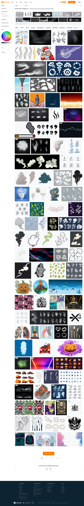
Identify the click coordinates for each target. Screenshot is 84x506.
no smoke (33, 27)
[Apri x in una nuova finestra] (31, 502)
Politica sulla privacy (59, 502)
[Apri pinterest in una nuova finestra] (28, 502)
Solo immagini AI (5, 15)
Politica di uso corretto (66, 502)
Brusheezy (21, 486)
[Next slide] (80, 28)
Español (63, 487)
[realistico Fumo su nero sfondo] (40, 146)
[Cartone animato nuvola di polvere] (55, 423)
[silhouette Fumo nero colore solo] (20, 239)
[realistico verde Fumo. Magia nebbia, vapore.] (22, 363)
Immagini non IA (5, 16)
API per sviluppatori (22, 493)
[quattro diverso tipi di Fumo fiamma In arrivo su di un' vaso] (74, 146)
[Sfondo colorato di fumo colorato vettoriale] (72, 114)
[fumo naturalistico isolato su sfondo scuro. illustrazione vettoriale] (75, 37)
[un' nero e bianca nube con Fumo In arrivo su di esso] (77, 178)
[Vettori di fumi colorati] (25, 53)
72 (57, 458)
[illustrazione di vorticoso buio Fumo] (45, 178)
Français (63, 491)
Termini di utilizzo (53, 502)
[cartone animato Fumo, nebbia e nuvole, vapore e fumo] (71, 194)
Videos (21, 2)
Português (63, 488)
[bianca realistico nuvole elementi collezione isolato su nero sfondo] (39, 114)
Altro (62, 493)
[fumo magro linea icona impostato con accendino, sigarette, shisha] (22, 317)
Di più (31, 2)
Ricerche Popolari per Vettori (37, 491)
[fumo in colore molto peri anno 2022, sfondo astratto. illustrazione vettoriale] (68, 53)
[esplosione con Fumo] (54, 194)
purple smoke (55, 27)
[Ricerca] (78, 5)
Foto (16, 2)
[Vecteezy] (6, 2)
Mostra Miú (74, 19)
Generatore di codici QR (23, 498)
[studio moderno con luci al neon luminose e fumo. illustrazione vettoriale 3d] (42, 363)
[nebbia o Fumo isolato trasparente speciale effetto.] (21, 114)
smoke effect (48, 27)
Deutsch (63, 490)
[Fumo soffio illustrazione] (58, 146)
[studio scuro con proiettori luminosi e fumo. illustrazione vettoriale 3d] (40, 37)
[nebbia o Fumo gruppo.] (30, 69)
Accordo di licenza (37, 486)
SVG (17, 27)
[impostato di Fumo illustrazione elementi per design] (31, 224)
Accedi (79, 2)
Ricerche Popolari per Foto (38, 492)
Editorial (25, 2)
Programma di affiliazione (38, 488)
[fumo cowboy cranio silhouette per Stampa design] (74, 423)
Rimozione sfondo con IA (23, 496)
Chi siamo (48, 488)
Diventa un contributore (49, 491)
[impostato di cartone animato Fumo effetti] (61, 255)
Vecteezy (20, 487)
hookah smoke (77, 27)
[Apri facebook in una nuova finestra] (23, 502)
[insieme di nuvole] (58, 392)
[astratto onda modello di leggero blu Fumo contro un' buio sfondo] (70, 130)
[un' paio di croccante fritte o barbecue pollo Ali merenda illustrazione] (56, 209)
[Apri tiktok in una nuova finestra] (29, 502)
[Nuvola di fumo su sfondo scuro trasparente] (22, 146)
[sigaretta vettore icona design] (25, 130)
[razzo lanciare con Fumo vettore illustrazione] (37, 100)
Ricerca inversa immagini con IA (24, 495)
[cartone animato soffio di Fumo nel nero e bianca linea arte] (61, 239)
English (63, 486)
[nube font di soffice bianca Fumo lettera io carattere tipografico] (23, 348)
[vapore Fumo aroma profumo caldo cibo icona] (56, 114)
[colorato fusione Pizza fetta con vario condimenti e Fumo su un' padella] (42, 392)
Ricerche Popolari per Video (37, 494)
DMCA (35, 487)
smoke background (40, 27)
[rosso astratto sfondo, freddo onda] (71, 100)
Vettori (12, 2)
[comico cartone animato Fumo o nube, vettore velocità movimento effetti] (64, 69)
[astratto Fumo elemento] (23, 270)
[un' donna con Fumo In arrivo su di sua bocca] (22, 423)
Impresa (20, 490)
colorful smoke (69, 27)
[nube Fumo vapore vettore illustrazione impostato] (43, 85)
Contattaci (49, 487)
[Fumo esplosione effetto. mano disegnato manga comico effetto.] (21, 255)
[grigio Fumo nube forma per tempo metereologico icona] (25, 178)
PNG (23, 27)
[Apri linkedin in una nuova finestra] (26, 502)
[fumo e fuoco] (22, 100)
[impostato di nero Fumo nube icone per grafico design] (47, 130)
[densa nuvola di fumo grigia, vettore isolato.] (40, 270)
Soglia (2, 47)
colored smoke (62, 27)
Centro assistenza (50, 486)
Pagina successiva (48, 453)
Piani (60, 2)
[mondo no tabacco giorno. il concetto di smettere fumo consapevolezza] (52, 100)
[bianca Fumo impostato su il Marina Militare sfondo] (75, 209)
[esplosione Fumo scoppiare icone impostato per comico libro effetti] (74, 392)
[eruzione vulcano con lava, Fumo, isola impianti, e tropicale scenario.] (40, 287)
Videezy (20, 488)
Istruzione (20, 491)
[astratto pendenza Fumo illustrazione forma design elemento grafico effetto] (43, 224)
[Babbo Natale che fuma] (46, 53)
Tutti (3, 13)
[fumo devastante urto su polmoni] (22, 332)
